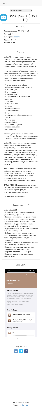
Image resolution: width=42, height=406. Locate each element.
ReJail (4, 3)
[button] (35, 271)
